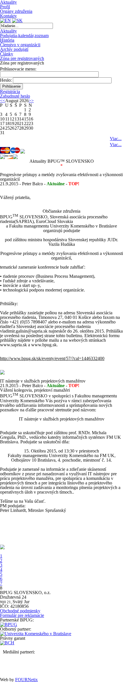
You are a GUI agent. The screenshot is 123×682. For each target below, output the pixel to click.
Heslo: (6, 80)
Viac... (116, 138)
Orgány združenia (16, 11)
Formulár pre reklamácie (22, 615)
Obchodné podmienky (20, 610)
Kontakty (8, 15)
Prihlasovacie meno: (18, 69)
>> (31, 100)
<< (2, 100)
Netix (26, 679)
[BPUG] (8, 624)
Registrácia (10, 91)
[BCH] (7, 642)
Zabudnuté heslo (15, 96)
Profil (5, 6)
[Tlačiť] (2, 373)
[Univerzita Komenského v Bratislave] (35, 633)
